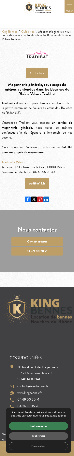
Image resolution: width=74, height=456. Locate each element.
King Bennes (9, 31)
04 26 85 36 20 (28, 406)
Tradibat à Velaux (13, 162)
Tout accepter (38, 425)
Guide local (28, 31)
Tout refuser (38, 436)
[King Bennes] (37, 7)
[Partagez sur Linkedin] (46, 199)
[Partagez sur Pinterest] (40, 199)
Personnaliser (38, 446)
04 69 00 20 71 (28, 400)
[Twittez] (34, 199)
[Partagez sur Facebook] (28, 199)
